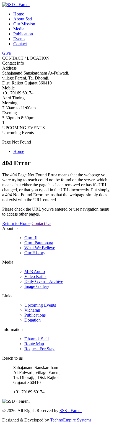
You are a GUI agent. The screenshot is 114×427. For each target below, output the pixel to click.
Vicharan (32, 310)
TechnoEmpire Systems (70, 420)
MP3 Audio (34, 271)
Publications (35, 315)
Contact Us (41, 223)
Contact (20, 43)
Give (6, 53)
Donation (32, 320)
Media (18, 28)
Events (19, 38)
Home (18, 14)
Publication (23, 33)
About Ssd (22, 19)
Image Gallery (36, 286)
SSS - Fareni (70, 410)
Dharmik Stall (36, 338)
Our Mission (24, 24)
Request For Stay (39, 348)
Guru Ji (30, 237)
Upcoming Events (40, 305)
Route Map (34, 343)
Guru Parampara (38, 242)
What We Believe (39, 247)
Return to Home (16, 223)
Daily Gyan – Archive (43, 281)
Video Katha (35, 276)
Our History (34, 252)
